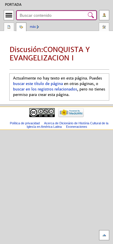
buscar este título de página (38, 84)
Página (9, 27)
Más (33, 26)
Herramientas (104, 27)
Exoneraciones (76, 126)
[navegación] (9, 15)
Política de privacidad (25, 123)
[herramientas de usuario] (104, 15)
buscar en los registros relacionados (45, 89)
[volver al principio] (104, 235)
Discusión (21, 27)
